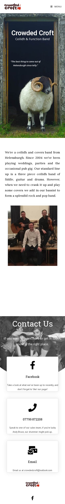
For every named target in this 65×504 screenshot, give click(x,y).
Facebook (33, 377)
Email (32, 462)
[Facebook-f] (32, 498)
